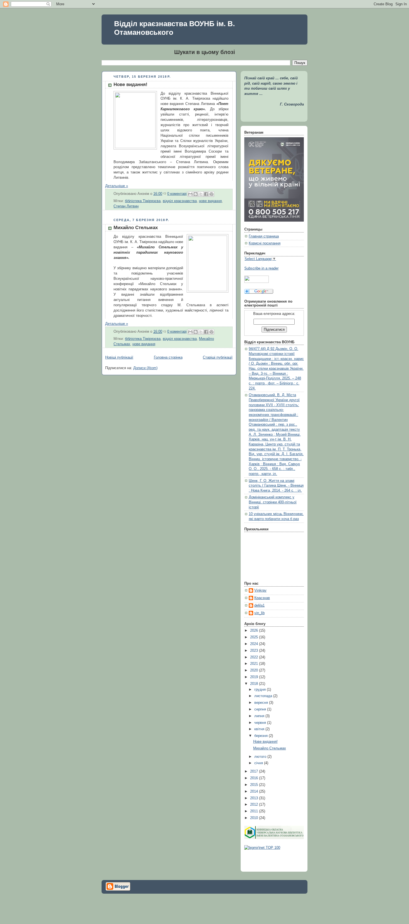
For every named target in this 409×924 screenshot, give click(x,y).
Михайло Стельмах (136, 227)
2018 (254, 684)
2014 (254, 791)
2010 (254, 818)
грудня (260, 690)
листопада (263, 696)
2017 (254, 771)
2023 (254, 651)
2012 (254, 805)
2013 (254, 798)
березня (261, 736)
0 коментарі (177, 194)
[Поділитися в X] (201, 194)
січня (259, 763)
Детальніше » (116, 186)
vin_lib (259, 613)
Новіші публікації (119, 357)
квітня (259, 729)
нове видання (210, 201)
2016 (254, 778)
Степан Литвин (126, 206)
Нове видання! (130, 84)
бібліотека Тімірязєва (143, 201)
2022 (254, 657)
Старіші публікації (218, 357)
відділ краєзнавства (180, 201)
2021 (254, 664)
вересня (261, 703)
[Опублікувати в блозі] (195, 194)
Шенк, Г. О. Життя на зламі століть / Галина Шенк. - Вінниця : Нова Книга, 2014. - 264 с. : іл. (276, 485)
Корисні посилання (264, 243)
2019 (254, 677)
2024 (254, 644)
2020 (254, 670)
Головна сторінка (168, 357)
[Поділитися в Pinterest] (211, 194)
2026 (254, 631)
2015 (254, 785)
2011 (254, 811)
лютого (260, 757)
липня (259, 716)
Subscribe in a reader (261, 268)
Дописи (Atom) (145, 368)
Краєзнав (262, 598)
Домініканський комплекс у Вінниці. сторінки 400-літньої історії (273, 502)
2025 (254, 637)
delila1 (259, 605)
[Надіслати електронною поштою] (190, 194)
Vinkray (260, 590)
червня (260, 723)
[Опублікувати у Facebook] (206, 194)
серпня (260, 709)
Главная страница (264, 236)
